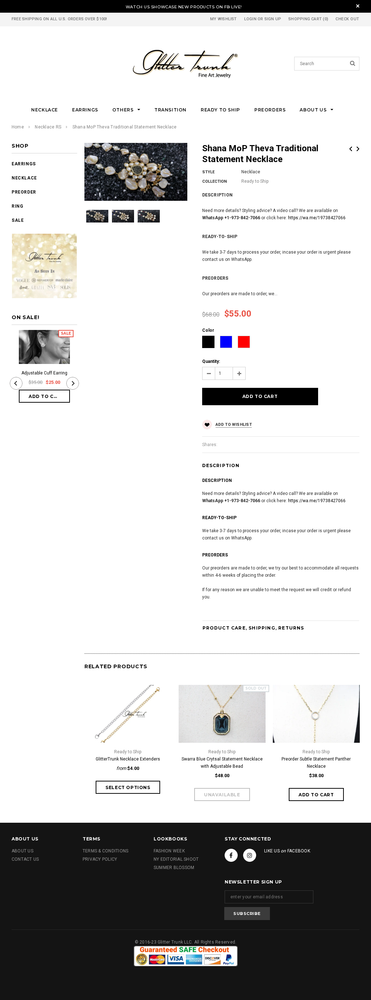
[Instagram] (249, 855)
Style (208, 172)
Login (250, 19)
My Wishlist (223, 19)
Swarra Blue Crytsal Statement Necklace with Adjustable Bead (222, 763)
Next (358, 149)
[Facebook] (231, 855)
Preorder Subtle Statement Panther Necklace (316, 763)
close (357, 6)
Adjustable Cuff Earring (44, 373)
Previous (350, 149)
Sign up (273, 19)
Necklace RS (48, 127)
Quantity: (211, 361)
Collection (214, 181)
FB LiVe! (233, 6)
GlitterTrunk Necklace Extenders (128, 759)
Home (18, 127)
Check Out (347, 19)
